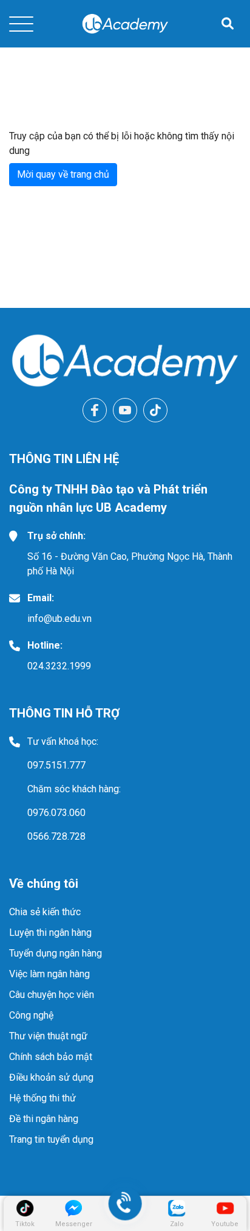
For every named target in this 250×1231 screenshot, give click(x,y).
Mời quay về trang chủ (63, 174)
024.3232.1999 (59, 666)
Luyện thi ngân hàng (50, 932)
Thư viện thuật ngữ (48, 1036)
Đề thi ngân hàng (43, 1119)
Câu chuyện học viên (51, 994)
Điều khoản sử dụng (51, 1077)
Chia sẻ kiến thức (45, 912)
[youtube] (125, 410)
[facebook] (95, 410)
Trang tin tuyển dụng (51, 1139)
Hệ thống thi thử (42, 1098)
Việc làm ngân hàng (49, 974)
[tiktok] (155, 410)
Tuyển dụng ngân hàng (55, 953)
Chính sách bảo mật (50, 1056)
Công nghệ (31, 1015)
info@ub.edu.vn (59, 618)
